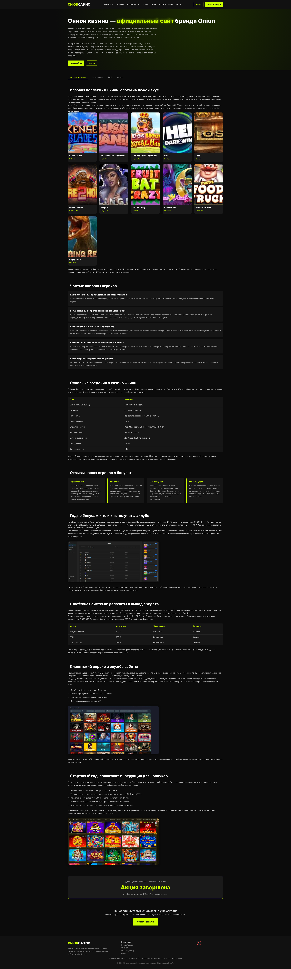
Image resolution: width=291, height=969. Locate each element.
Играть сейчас (76, 63)
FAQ (110, 77)
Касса (178, 4)
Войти (198, 4)
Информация (97, 77)
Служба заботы (166, 4)
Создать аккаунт (214, 4)
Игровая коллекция (78, 77)
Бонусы (92, 63)
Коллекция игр (133, 4)
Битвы (153, 4)
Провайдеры (108, 4)
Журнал (120, 4)
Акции (145, 4)
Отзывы (120, 77)
